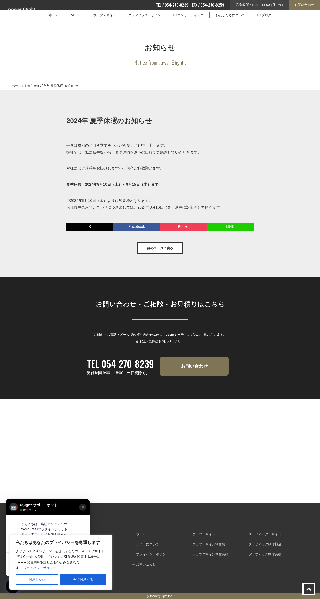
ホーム (54, 15)
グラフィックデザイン (144, 15)
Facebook (136, 227)
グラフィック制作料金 (265, 544)
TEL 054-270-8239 (120, 364)
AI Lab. (76, 15)
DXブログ (264, 15)
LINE (230, 227)
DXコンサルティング (188, 15)
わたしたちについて (230, 15)
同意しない (37, 579)
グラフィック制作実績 (265, 554)
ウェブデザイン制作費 (208, 544)
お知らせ (30, 85)
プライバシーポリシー (39, 568)
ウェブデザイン (104, 15)
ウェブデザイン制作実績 (210, 554)
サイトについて (147, 544)
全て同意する (83, 579)
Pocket (183, 227)
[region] (60, 562)
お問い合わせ (304, 4)
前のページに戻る (160, 248)
